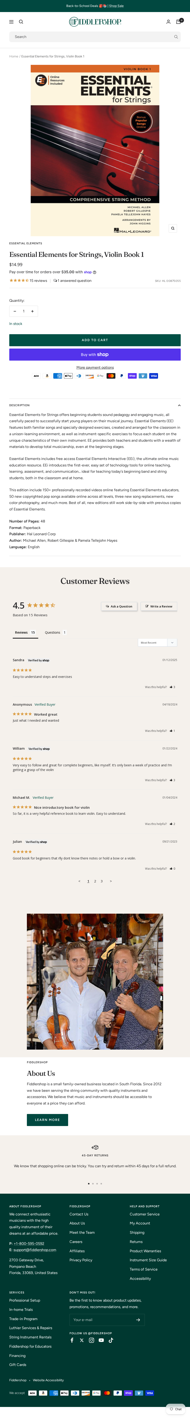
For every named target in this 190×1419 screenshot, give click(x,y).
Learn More (47, 1120)
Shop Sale (116, 6)
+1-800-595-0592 (29, 1243)
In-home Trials (21, 1309)
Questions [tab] (52, 632)
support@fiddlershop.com (34, 1250)
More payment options (95, 367)
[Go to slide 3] (97, 1183)
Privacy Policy (81, 1260)
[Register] (138, 1319)
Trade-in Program (23, 1319)
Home (13, 56)
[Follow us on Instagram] (89, 1340)
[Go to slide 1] (88, 1183)
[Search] (21, 22)
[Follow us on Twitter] (79, 1340)
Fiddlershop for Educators (30, 1346)
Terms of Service (144, 1269)
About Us (77, 1223)
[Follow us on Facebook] (70, 1340)
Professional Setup (24, 1300)
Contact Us (79, 1214)
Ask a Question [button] (121, 606)
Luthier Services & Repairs (30, 1328)
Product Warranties (145, 1251)
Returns (136, 1242)
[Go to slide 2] (93, 1183)
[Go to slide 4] (101, 1183)
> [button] (111, 881)
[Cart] (178, 22)
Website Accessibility (48, 1380)
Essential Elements (25, 243)
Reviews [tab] (21, 632)
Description (19, 405)
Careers (76, 1242)
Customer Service (145, 1214)
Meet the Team (82, 1232)
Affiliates (77, 1251)
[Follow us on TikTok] (109, 1340)
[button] (172, 687)
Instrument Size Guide (148, 1260)
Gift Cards (17, 1364)
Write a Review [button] (161, 606)
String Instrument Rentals (30, 1337)
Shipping (137, 1232)
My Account (140, 1223)
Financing (17, 1355)
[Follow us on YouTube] (99, 1340)
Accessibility (140, 1278)
